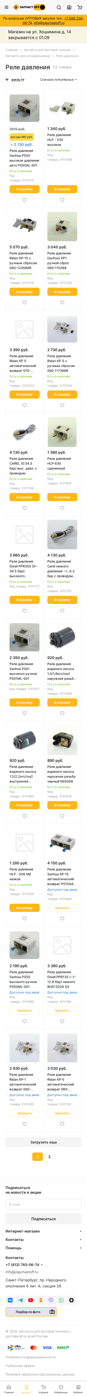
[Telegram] (20, 1300)
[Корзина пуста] (79, 7)
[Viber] (51, 1300)
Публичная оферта (20, 1366)
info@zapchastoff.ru (49, 23)
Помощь (13, 1248)
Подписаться (43, 1218)
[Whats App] (61, 1300)
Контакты (15, 1239)
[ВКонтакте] (10, 1300)
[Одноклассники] (40, 1300)
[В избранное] (24, 200)
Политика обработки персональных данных (40, 1374)
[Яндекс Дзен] (71, 1300)
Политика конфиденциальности (30, 1357)
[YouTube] (30, 1300)
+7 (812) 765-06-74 (22, 1265)
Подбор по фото (28, 1312)
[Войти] (69, 7)
